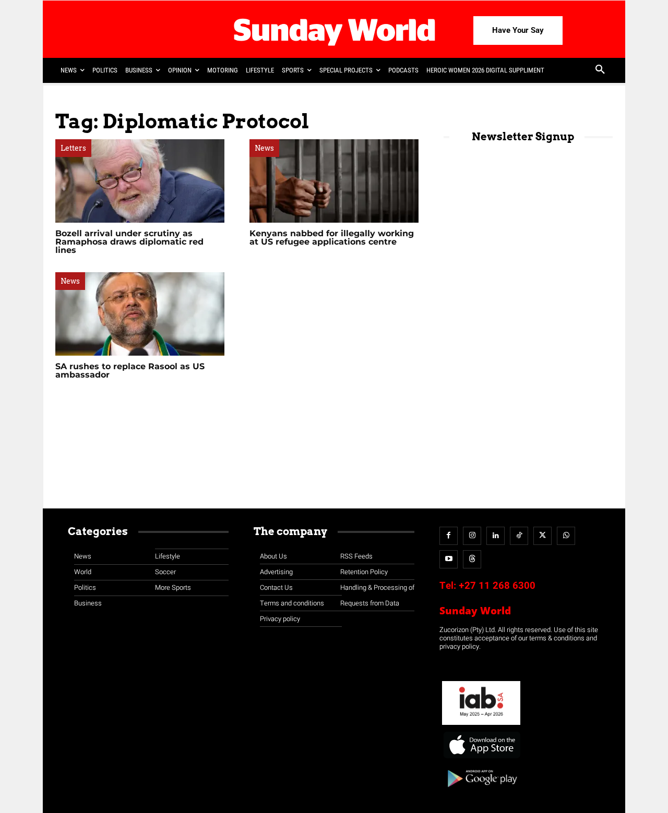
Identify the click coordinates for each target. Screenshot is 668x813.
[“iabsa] (481, 725)
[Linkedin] (495, 536)
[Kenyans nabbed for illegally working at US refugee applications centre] (334, 181)
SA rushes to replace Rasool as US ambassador (130, 370)
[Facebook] (448, 536)
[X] (542, 536)
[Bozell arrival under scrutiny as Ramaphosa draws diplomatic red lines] (139, 181)
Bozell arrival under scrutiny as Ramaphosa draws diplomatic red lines (129, 241)
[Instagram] (472, 536)
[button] (600, 70)
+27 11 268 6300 (497, 585)
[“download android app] (481, 791)
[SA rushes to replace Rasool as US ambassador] (139, 314)
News (264, 148)
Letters (73, 148)
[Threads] (472, 559)
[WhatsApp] (566, 536)
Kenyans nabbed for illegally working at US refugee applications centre (331, 237)
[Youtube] (448, 559)
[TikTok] (519, 536)
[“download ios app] (481, 758)
